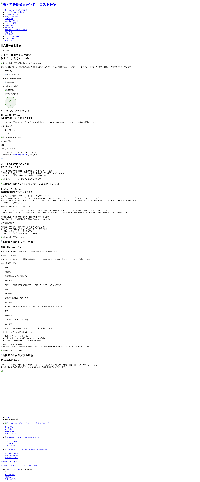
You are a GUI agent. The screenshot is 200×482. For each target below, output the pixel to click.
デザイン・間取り (11, 23)
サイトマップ (14, 465)
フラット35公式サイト (19, 155)
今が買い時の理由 (11, 17)
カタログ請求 (10, 475)
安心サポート (10, 27)
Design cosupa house (14, 469)
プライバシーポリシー (29, 465)
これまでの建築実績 (12, 36)
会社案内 (8, 41)
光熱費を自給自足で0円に (14, 14)
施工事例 (8, 32)
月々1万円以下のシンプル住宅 (16, 10)
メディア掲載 (10, 38)
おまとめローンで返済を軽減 (16, 30)
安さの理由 (9, 19)
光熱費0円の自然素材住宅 (14, 12)
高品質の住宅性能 (11, 21)
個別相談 (8, 477)
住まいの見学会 (11, 25)
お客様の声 (9, 34)
